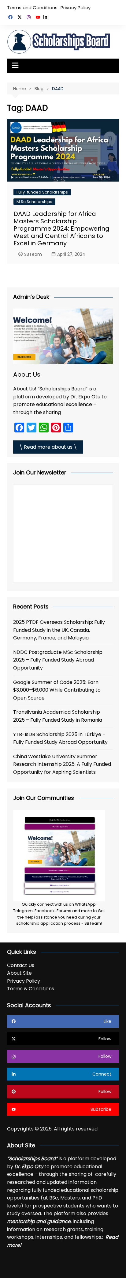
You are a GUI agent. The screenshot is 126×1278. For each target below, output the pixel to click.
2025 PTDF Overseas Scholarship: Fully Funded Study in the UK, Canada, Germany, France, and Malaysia (59, 630)
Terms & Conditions (30, 988)
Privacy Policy (76, 7)
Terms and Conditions (32, 7)
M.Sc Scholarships (34, 202)
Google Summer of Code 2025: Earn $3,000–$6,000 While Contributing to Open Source (57, 690)
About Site (19, 973)
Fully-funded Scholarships (42, 192)
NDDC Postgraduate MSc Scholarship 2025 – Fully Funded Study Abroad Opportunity (57, 660)
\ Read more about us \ (48, 447)
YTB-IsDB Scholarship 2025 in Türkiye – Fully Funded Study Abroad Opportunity (60, 738)
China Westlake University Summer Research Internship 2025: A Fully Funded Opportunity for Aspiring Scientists (62, 764)
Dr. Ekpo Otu (28, 1166)
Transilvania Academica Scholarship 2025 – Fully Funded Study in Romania (57, 715)
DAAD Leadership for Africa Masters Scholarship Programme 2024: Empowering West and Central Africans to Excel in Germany (61, 228)
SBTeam (33, 254)
